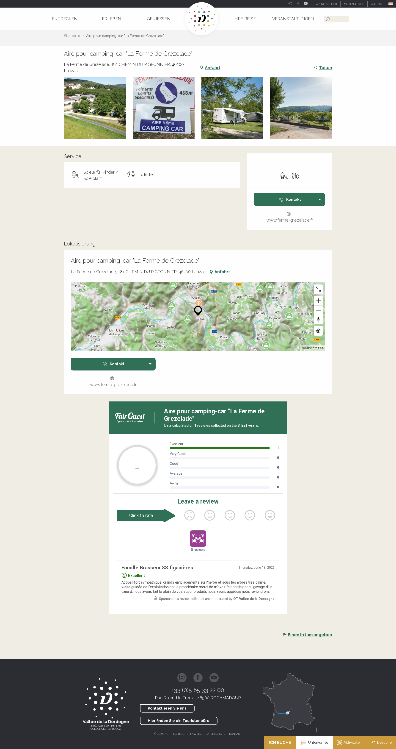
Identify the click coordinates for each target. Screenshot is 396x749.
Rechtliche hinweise (187, 733)
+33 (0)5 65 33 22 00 (198, 690)
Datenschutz (216, 733)
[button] (391, 4)
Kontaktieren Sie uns (167, 708)
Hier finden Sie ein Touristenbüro (178, 720)
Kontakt (235, 733)
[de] (391, 4)
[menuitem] (64, 19)
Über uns (161, 733)
